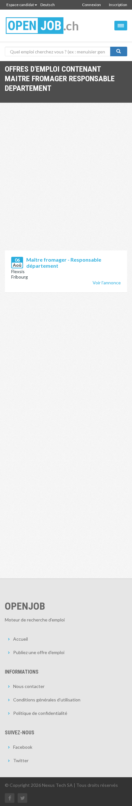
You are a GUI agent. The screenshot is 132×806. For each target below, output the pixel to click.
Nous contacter (29, 686)
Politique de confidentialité (40, 713)
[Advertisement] (66, 181)
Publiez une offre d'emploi (38, 652)
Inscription (118, 4)
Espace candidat (20, 4)
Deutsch (47, 4)
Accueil (20, 639)
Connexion (91, 4)
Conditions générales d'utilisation (46, 699)
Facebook (22, 747)
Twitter (21, 760)
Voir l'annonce (107, 282)
